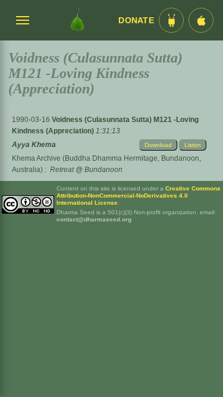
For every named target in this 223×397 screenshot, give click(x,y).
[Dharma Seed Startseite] (77, 20)
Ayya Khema (34, 144)
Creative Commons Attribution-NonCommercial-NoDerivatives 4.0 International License (138, 195)
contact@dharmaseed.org (93, 219)
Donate (136, 20)
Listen (192, 145)
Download (158, 145)
